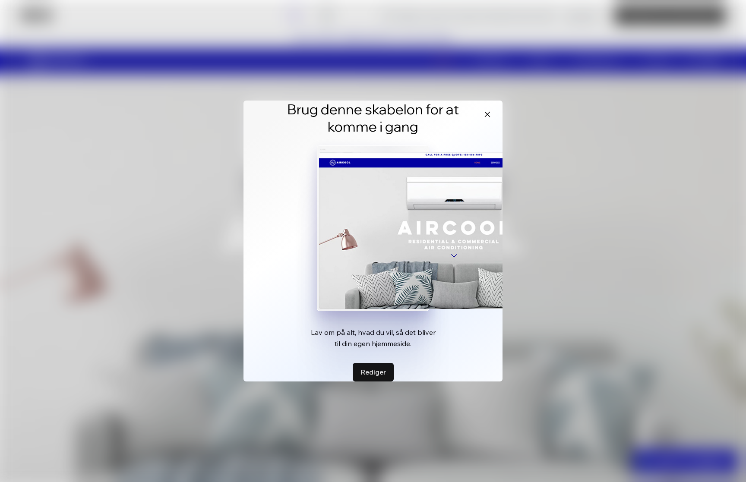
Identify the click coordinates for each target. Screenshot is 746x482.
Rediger (373, 372)
